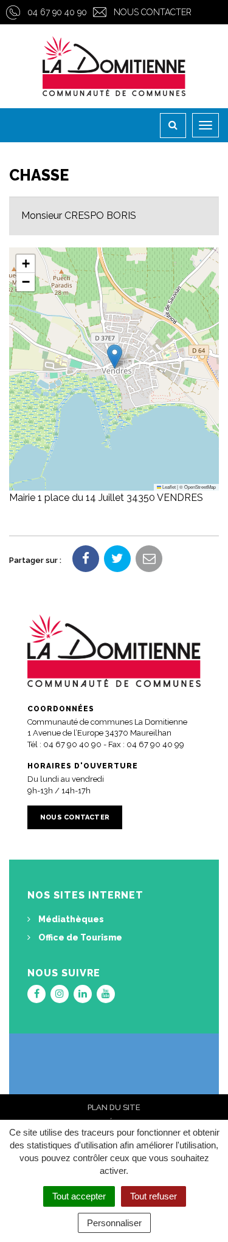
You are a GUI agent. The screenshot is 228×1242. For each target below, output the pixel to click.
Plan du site (114, 1107)
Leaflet (168, 486)
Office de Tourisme (79, 937)
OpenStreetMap (200, 486)
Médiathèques (70, 919)
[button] (114, 356)
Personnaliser (114, 1223)
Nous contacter (153, 12)
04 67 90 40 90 (57, 12)
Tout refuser (153, 1196)
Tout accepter (79, 1196)
